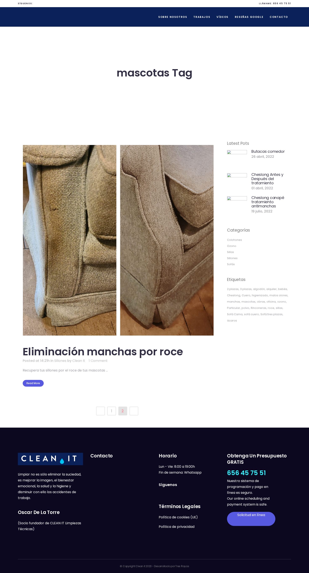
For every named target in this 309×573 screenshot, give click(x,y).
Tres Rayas (182, 566)
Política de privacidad (176, 526)
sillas (279, 308)
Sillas (230, 252)
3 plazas (246, 289)
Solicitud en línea (251, 514)
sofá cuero (251, 314)
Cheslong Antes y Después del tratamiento (267, 179)
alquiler (271, 289)
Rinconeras (258, 308)
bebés (282, 289)
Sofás (231, 264)
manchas (233, 302)
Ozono (231, 246)
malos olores (278, 295)
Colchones (234, 240)
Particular (233, 308)
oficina (271, 302)
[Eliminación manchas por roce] (118, 240)
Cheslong (233, 295)
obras (261, 302)
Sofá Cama (235, 314)
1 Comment (98, 360)
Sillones (60, 360)
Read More (33, 383)
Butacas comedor (268, 151)
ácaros (232, 321)
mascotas (248, 302)
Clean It (78, 360)
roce (271, 308)
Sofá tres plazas (271, 314)
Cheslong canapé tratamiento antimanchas (267, 202)
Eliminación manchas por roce (103, 351)
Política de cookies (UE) (178, 517)
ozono (281, 302)
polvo (245, 308)
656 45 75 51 (282, 3)
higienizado (260, 295)
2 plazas (233, 289)
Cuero (246, 295)
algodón (259, 289)
